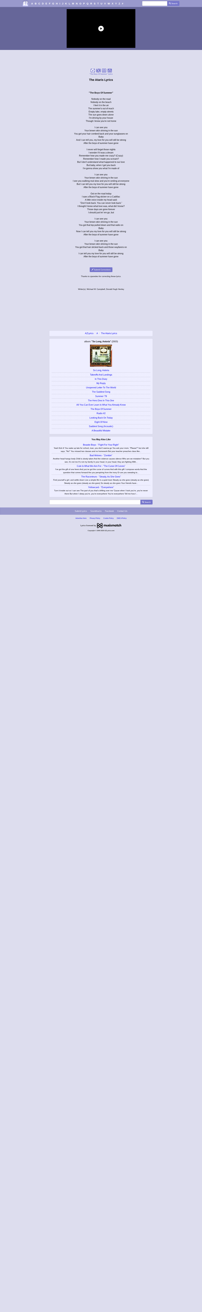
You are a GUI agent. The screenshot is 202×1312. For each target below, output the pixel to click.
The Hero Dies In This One (101, 400)
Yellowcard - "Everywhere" (101, 487)
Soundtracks (96, 511)
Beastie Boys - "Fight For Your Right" (101, 445)
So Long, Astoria (101, 370)
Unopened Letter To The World (101, 387)
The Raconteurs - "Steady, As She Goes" (101, 476)
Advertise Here (81, 518)
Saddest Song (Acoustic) (101, 426)
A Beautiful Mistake (101, 430)
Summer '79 (101, 396)
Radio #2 (101, 413)
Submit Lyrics (81, 511)
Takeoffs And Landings (101, 375)
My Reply (101, 383)
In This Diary (101, 379)
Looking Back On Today (101, 418)
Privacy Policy (95, 518)
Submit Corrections (102, 270)
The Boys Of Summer (101, 409)
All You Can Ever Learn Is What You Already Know (101, 405)
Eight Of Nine (101, 422)
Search (174, 3)
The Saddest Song (101, 392)
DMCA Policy (122, 518)
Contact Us (122, 511)
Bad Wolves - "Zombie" (101, 455)
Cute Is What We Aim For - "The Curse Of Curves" (101, 466)
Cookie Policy (108, 518)
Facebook (109, 511)
